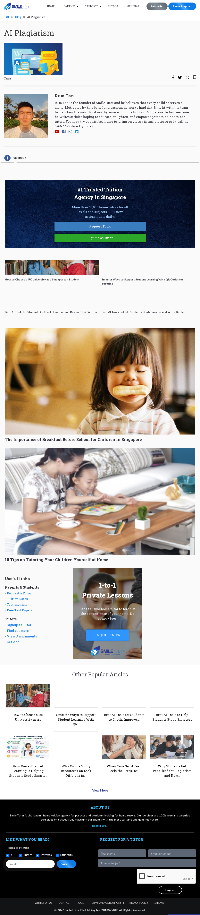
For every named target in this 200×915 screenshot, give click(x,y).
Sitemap (159, 902)
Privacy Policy (138, 902)
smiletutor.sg (157, 121)
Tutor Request (182, 6)
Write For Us (43, 902)
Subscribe (157, 6)
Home (50, 6)
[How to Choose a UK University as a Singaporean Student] (52, 267)
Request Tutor (100, 226)
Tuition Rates (17, 599)
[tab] (15, 158)
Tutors (113, 6)
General (133, 6)
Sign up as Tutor (100, 238)
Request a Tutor (19, 593)
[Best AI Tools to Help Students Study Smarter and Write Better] (148, 300)
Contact (65, 902)
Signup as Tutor (19, 625)
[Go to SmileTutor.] (8, 17)
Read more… (100, 825)
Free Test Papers (19, 610)
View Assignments (22, 636)
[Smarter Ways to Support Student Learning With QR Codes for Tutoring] (148, 267)
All (13, 855)
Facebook (19, 157)
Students (92, 6)
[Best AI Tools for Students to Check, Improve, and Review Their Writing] (52, 300)
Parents (70, 6)
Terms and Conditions (105, 902)
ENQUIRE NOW (107, 635)
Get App (13, 642)
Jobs (81, 902)
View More (100, 790)
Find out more (18, 631)
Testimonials (17, 604)
